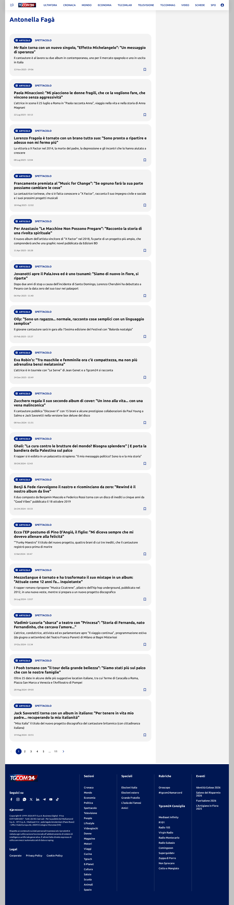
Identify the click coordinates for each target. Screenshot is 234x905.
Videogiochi (91, 828)
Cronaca (88, 787)
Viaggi (87, 848)
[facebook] (11, 799)
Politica (88, 802)
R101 (162, 822)
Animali (88, 884)
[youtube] (51, 799)
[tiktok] (57, 799)
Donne (88, 833)
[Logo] (27, 5)
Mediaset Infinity (168, 817)
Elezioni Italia (129, 787)
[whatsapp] (24, 799)
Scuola (88, 879)
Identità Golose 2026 (208, 787)
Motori (88, 843)
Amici (124, 807)
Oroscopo (164, 787)
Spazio (88, 889)
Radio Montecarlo (169, 837)
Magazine (89, 838)
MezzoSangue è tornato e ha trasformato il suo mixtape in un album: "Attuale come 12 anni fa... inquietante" (73, 579)
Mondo (88, 792)
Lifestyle (89, 823)
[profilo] (222, 5)
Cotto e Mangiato (169, 868)
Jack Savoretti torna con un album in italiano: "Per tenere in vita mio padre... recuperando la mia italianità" (74, 715)
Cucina (88, 853)
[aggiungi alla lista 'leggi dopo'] (145, 69)
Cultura (88, 869)
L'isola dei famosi (131, 802)
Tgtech (88, 859)
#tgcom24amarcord (170, 792)
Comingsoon (166, 847)
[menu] (11, 5)
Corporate (16, 855)
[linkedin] (37, 799)
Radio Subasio (167, 842)
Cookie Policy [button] (55, 855)
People (88, 818)
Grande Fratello (130, 797)
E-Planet (89, 864)
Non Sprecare (167, 863)
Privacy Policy (34, 855)
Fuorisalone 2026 (206, 800)
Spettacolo (90, 807)
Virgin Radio (166, 832)
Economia (89, 797)
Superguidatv (166, 853)
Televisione (90, 813)
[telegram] (44, 799)
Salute (87, 874)
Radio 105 (164, 827)
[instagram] (18, 799)
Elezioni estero (130, 792)
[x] (31, 799)
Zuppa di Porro (167, 858)
